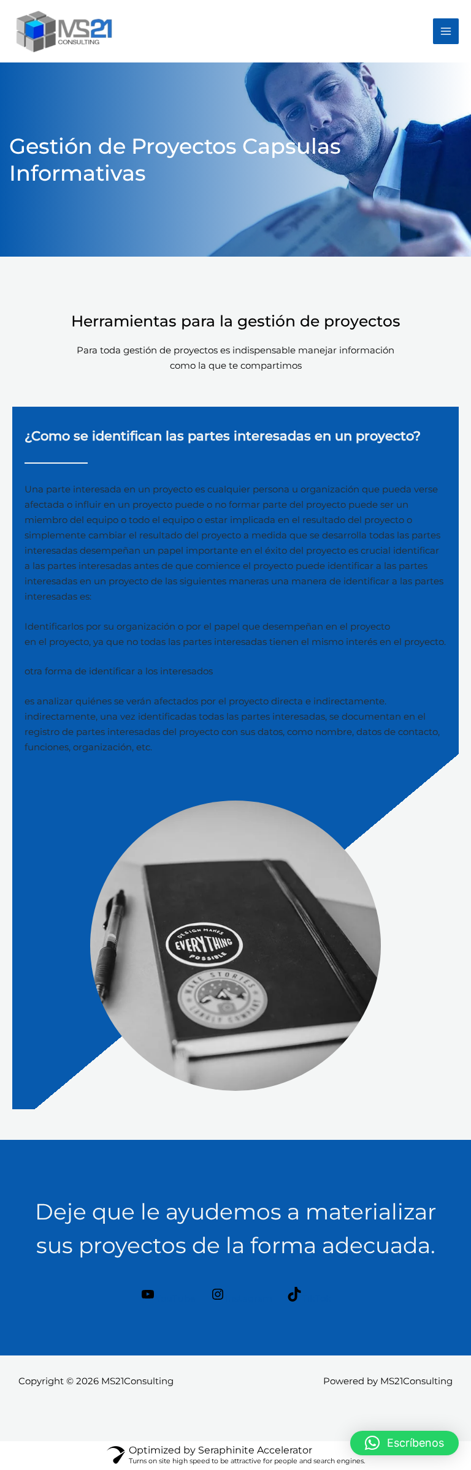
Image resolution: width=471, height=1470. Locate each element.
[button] (404, 1443)
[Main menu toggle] (446, 31)
